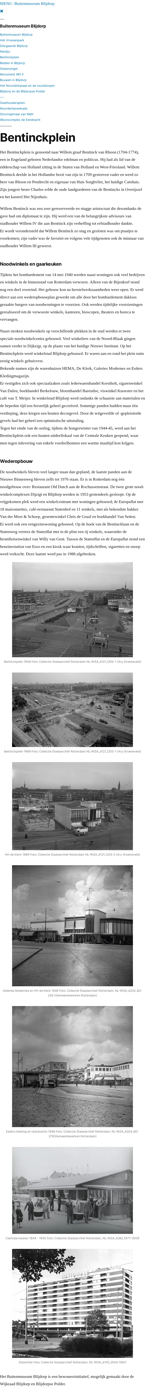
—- (2, 97)
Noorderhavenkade (13, 108)
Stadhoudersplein (12, 103)
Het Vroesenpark (12, 40)
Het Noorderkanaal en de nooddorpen (27, 85)
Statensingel (9, 69)
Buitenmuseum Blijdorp (16, 34)
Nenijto (5, 51)
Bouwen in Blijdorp (13, 80)
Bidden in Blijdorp (12, 63)
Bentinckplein (9, 57)
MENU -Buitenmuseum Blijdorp (27, 3)
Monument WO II (11, 74)
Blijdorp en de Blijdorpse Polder (22, 91)
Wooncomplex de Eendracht (20, 120)
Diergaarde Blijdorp (14, 46)
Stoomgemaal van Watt (16, 114)
